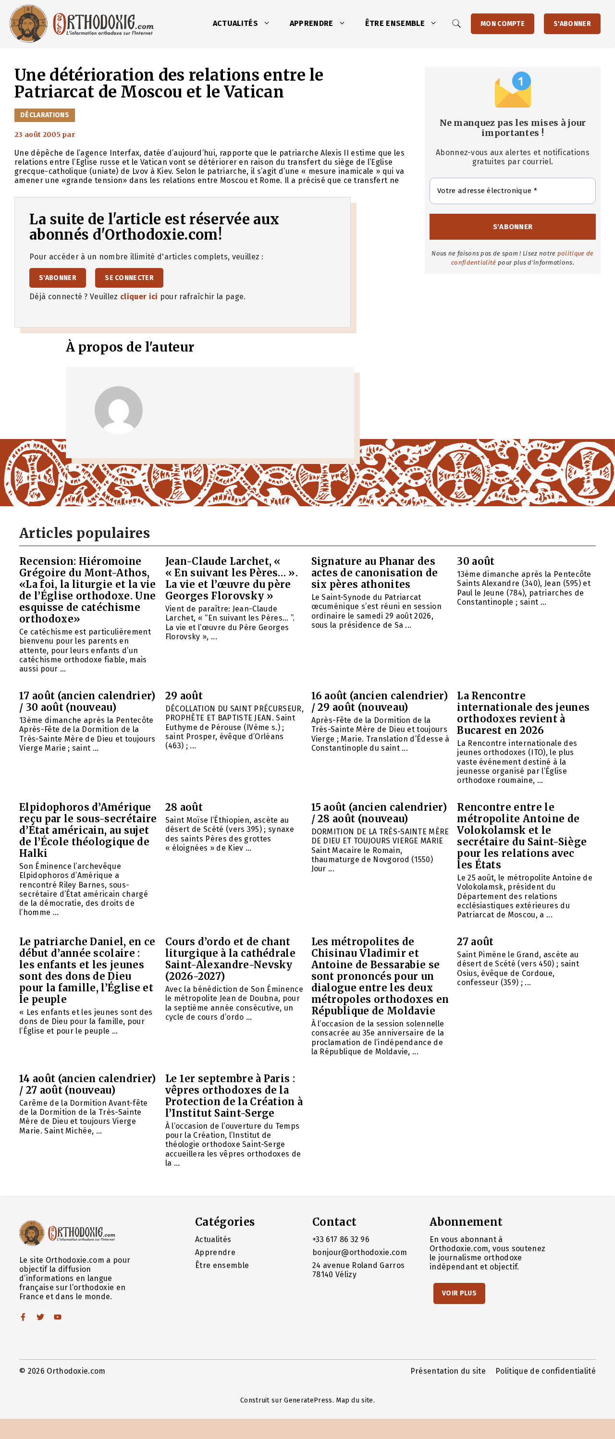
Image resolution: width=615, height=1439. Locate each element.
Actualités (235, 23)
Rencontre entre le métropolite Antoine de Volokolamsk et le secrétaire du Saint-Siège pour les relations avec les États (522, 836)
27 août (475, 942)
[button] (269, 23)
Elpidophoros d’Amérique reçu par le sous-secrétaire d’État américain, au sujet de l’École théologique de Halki (88, 830)
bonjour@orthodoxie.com (359, 1252)
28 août (184, 807)
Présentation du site (448, 1371)
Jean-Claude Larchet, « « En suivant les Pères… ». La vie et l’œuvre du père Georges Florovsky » (231, 578)
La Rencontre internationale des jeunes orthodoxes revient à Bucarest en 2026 (523, 713)
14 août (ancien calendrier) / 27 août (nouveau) (87, 1084)
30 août (475, 561)
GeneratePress (308, 1400)
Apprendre (311, 23)
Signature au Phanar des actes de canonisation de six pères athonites (374, 572)
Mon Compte (502, 24)
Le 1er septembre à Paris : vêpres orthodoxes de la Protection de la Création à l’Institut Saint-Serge (234, 1096)
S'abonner (572, 24)
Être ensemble (395, 23)
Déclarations (44, 115)
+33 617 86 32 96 (340, 1239)
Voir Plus (459, 1293)
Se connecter (129, 278)
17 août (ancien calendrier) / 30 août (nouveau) (87, 701)
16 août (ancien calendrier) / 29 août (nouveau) (379, 701)
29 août (184, 696)
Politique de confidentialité (545, 1371)
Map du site (354, 1400)
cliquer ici (139, 296)
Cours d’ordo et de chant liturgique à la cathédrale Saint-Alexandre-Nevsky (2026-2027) (230, 959)
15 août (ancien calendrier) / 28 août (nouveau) (379, 813)
